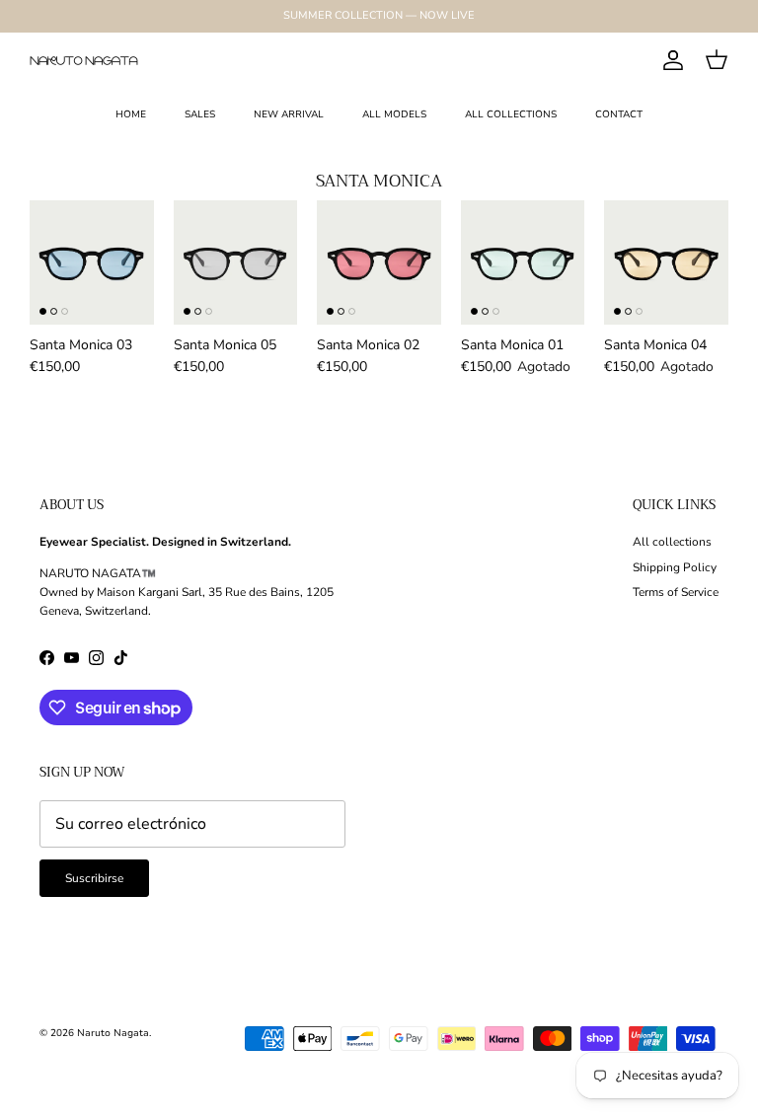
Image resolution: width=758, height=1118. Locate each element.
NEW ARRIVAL (289, 114)
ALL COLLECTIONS (511, 114)
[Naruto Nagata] (84, 60)
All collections (672, 542)
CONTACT (619, 114)
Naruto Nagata (113, 1033)
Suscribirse (94, 878)
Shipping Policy (675, 567)
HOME (130, 114)
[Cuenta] (669, 60)
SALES (200, 114)
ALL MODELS (394, 114)
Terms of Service (676, 592)
